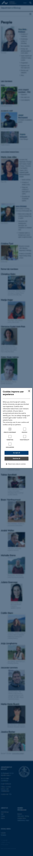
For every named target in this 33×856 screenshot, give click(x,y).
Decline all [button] (16, 458)
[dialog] (16, 428)
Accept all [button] (16, 453)
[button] (16, 464)
